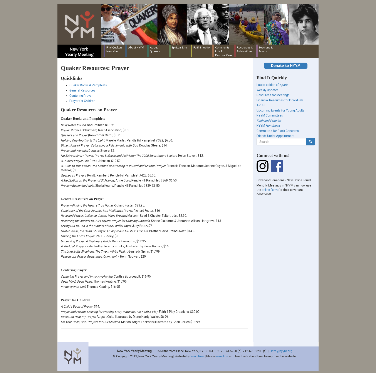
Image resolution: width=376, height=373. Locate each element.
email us (222, 356)
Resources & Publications (245, 49)
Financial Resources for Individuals (280, 100)
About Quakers (155, 49)
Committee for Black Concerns (278, 131)
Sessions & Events (266, 49)
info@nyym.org (281, 351)
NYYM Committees (270, 115)
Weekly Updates (268, 90)
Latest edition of (272, 85)
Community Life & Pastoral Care (223, 51)
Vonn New (197, 356)
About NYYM (136, 47)
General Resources (82, 90)
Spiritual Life (179, 47)
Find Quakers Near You (114, 49)
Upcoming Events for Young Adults (280, 110)
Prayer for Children (82, 101)
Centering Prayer (81, 95)
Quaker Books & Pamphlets (88, 85)
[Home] (189, 24)
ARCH (261, 105)
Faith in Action (202, 47)
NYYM (268, 125)
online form (270, 189)
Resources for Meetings (273, 95)
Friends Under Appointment (275, 136)
